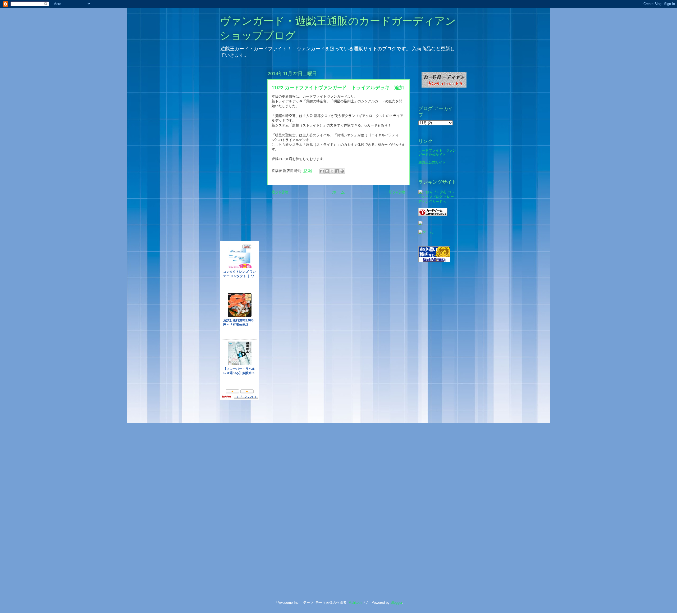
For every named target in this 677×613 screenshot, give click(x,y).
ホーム (338, 192)
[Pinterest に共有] (342, 171)
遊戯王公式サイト (432, 162)
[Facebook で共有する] (337, 171)
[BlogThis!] (327, 171)
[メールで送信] (322, 171)
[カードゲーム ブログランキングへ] (432, 215)
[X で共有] (332, 171)
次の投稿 (280, 192)
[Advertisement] (241, 491)
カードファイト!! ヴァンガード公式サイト (437, 152)
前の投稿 (396, 192)
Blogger (396, 603)
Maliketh (355, 603)
